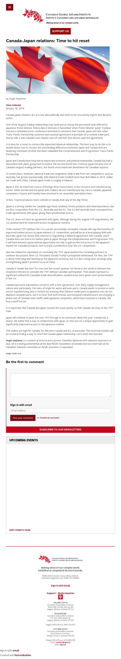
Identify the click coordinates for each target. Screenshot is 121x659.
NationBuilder (23, 655)
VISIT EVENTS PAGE (19, 529)
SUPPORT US (60, 31)
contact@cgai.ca (63, 642)
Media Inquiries (66, 593)
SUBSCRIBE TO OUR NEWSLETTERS (60, 429)
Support (51, 593)
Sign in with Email (60, 585)
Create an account (49, 417)
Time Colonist (13, 105)
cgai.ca (63, 644)
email (16, 650)
